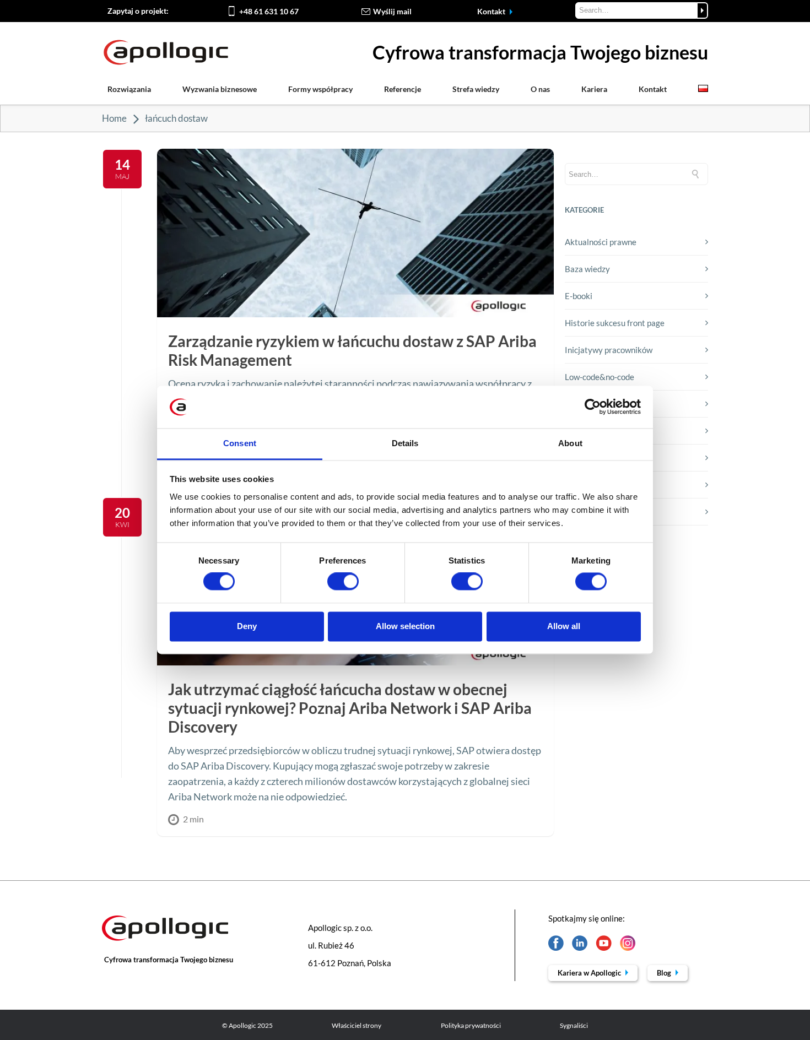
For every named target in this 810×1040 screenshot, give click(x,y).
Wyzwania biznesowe (219, 89)
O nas (540, 89)
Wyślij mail (392, 11)
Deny (247, 626)
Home (114, 118)
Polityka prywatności (471, 1025)
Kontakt (492, 11)
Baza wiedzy (587, 269)
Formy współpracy (320, 89)
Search (702, 10)
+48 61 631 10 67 (269, 11)
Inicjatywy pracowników (608, 350)
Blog (665, 972)
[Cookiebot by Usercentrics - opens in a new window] (592, 407)
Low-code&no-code (599, 377)
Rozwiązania (129, 89)
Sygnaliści (574, 1025)
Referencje (402, 89)
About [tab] (570, 443)
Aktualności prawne (600, 242)
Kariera (594, 89)
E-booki (578, 296)
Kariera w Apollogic (590, 972)
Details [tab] (405, 443)
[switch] (343, 582)
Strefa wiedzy (475, 89)
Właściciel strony (356, 1025)
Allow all (563, 626)
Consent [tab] (239, 443)
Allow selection (405, 626)
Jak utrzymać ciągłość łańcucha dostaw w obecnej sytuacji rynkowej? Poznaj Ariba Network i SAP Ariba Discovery (350, 708)
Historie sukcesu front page (615, 323)
